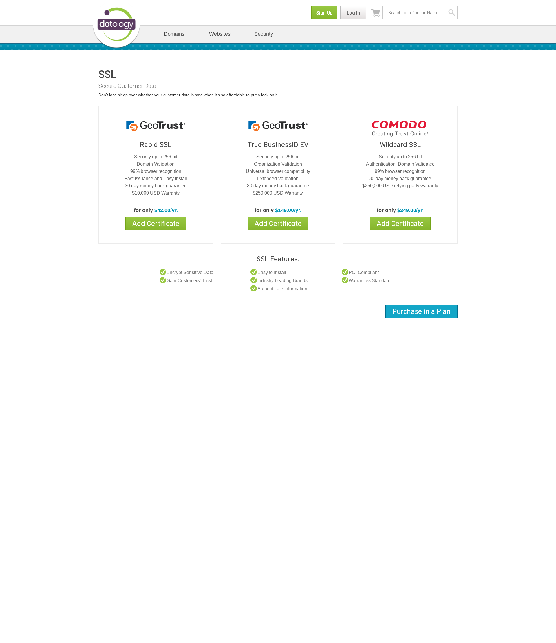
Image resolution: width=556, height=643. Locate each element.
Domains (174, 34)
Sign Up (324, 13)
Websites (220, 34)
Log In (353, 13)
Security (263, 34)
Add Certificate (155, 224)
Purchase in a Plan (421, 311)
